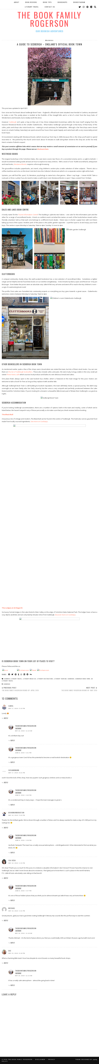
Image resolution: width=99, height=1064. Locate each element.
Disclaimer (40, 1059)
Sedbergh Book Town (82, 679)
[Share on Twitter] (12, 674)
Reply (6, 718)
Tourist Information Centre (28, 214)
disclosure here (42, 149)
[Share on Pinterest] (16, 674)
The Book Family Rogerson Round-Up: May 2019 (79, 689)
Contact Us (50, 7)
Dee (9, 950)
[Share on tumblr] (18, 674)
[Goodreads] (91, 7)
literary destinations (45, 679)
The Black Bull (7, 414)
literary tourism (60, 679)
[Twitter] (80, 7)
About (16, 2)
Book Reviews (31, 2)
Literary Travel (32, 7)
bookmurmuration (16, 812)
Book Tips (47, 2)
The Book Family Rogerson (50, 19)
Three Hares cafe (13, 374)
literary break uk (29, 679)
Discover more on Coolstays (65, 615)
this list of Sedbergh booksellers (20, 372)
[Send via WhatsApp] (21, 674)
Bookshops (62, 2)
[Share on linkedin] (24, 674)
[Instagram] (84, 7)
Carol (11, 706)
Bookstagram (79, 2)
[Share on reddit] (28, 674)
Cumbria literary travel (13, 679)
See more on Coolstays (39, 421)
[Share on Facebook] (9, 674)
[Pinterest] (87, 7)
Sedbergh (12, 122)
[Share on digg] (31, 674)
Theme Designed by (86, 1059)
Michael (11, 908)
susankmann (13, 770)
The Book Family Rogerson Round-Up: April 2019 (20, 689)
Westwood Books (20, 164)
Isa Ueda (12, 860)
